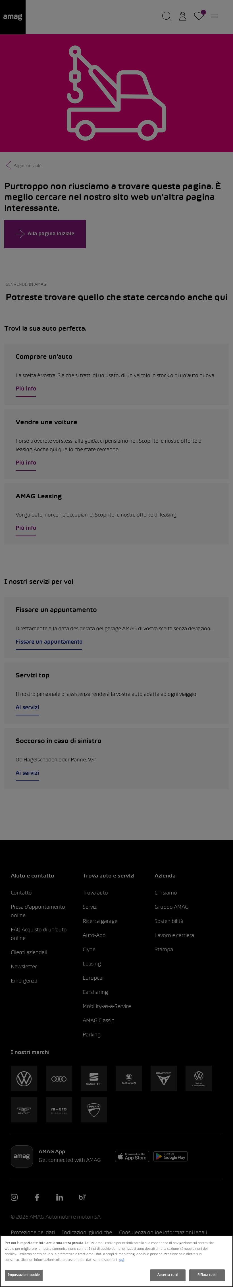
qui (121, 1260)
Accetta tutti (167, 1275)
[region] (116, 1261)
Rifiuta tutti (207, 1275)
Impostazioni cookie (24, 1275)
